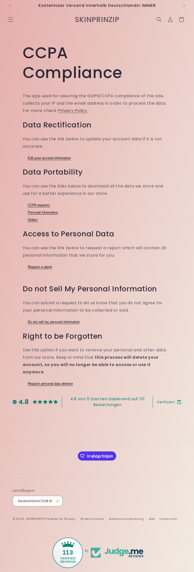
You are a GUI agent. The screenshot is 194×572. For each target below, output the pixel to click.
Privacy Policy (72, 110)
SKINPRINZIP (35, 519)
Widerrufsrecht (92, 519)
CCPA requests (39, 205)
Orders (33, 220)
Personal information (43, 212)
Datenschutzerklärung (126, 519)
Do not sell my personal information (54, 322)
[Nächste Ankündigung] (184, 5)
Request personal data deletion (50, 384)
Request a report (40, 267)
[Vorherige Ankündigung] (9, 5)
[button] (10, 19)
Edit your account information (49, 158)
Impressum (168, 519)
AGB (152, 519)
